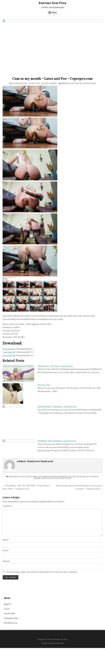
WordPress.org (10, 622)
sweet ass (45, 478)
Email (6, 550)
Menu (54, 12)
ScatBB (93, 83)
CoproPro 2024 (66, 83)
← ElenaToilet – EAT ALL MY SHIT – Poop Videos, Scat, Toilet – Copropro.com (26, 487)
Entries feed (9, 613)
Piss (73, 83)
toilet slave (54, 478)
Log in (7, 608)
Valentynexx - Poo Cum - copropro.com (55, 366)
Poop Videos (53, 477)
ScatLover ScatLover (19, 83)
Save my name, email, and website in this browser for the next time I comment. (41, 572)
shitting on (94, 477)
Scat (77, 83)
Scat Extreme (85, 83)
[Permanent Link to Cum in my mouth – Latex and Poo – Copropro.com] (52, 47)
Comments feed (11, 618)
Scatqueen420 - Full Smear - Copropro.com (57, 406)
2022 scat (17, 477)
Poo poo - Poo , (44, 384)
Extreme (33, 477)
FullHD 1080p (43, 477)
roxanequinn (63, 477)
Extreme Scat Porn (52, 3)
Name (6, 539)
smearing (37, 478)
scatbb (82, 477)
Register (7, 604)
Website (6, 561)
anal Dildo (25, 477)
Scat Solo (75, 477)
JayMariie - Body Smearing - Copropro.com (57, 440)
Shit (87, 477)
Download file (9, 349)
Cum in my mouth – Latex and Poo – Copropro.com (52, 78)
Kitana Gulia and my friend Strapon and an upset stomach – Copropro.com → (79, 487)
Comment (7, 506)
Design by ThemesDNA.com (52, 643)
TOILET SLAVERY (66, 478)
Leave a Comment (50, 83)
